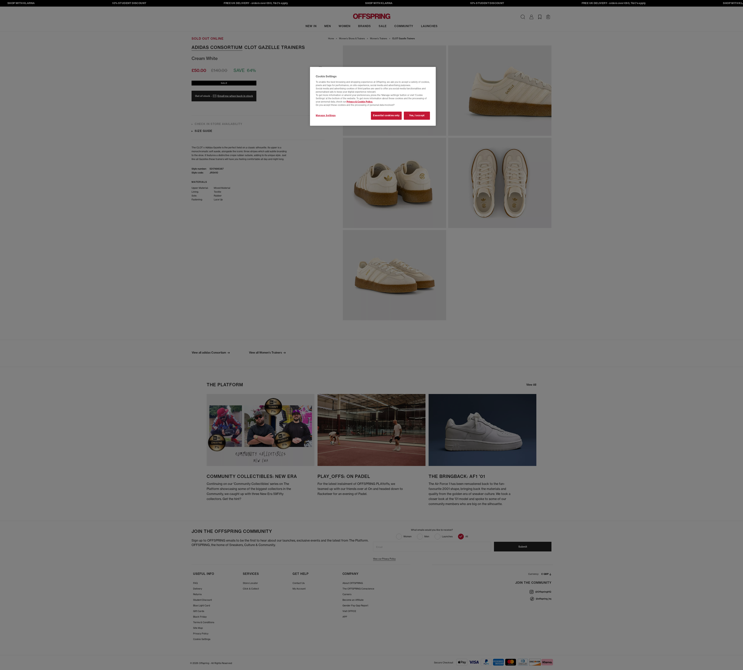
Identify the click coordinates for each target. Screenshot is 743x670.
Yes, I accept (416, 115)
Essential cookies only (386, 115)
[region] (373, 96)
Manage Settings (326, 115)
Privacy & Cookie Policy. (360, 101)
